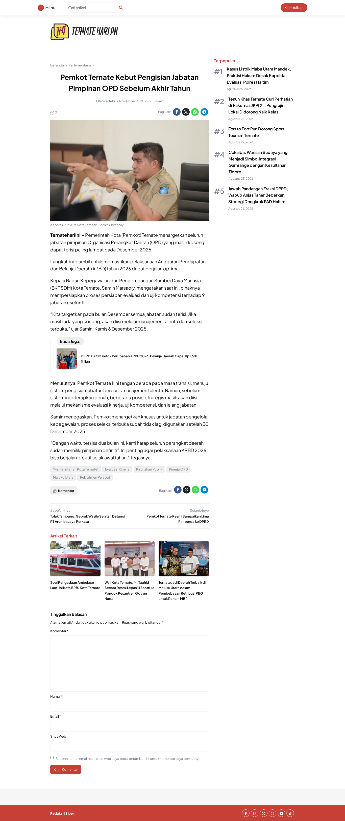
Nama (56, 696)
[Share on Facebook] (177, 112)
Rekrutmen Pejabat (95, 477)
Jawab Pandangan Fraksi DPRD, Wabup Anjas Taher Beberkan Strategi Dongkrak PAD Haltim (258, 195)
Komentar (59, 631)
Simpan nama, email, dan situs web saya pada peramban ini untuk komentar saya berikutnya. (129, 758)
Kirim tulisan (294, 7)
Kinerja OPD (178, 469)
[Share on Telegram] (204, 112)
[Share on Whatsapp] (195, 112)
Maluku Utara (63, 477)
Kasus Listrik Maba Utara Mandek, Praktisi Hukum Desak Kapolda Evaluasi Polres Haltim (259, 75)
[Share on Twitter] (186, 112)
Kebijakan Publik (149, 469)
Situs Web (58, 736)
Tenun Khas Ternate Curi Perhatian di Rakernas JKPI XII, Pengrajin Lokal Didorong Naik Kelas (260, 105)
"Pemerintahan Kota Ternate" (75, 469)
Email (55, 716)
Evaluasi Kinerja (117, 469)
